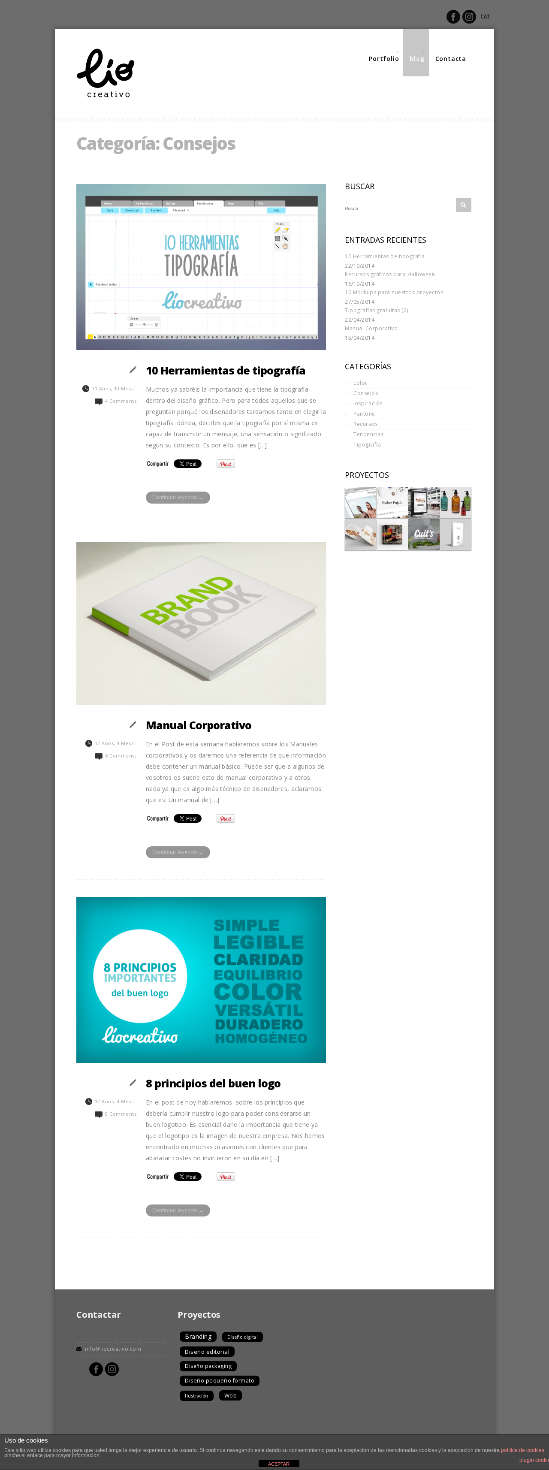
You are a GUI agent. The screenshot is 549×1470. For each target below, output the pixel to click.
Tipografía (367, 444)
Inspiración (368, 403)
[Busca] (463, 205)
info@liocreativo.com (113, 1348)
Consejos (365, 393)
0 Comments (120, 1114)
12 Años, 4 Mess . (116, 743)
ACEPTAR (279, 1464)
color (360, 382)
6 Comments (120, 755)
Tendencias (368, 434)
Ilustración (196, 1396)
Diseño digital (242, 1337)
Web (230, 1395)
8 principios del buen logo (213, 1083)
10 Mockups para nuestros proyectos (394, 292)
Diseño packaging (208, 1366)
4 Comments (120, 401)
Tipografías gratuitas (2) (376, 310)
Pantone (364, 413)
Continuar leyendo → (178, 497)
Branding (198, 1336)
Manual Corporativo (198, 725)
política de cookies (522, 1450)
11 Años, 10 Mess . (114, 388)
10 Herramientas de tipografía (225, 370)
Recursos (365, 424)
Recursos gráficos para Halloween (390, 274)
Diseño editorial (207, 1351)
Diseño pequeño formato (219, 1380)
